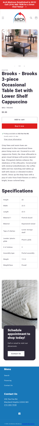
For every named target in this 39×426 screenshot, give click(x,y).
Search (6, 375)
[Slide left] (14, 66)
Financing (8, 380)
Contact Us (16, 354)
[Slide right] (24, 66)
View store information (13, 139)
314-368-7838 (10, 405)
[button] (2, 17)
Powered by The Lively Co (28, 423)
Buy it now (19, 126)
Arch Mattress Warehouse (15, 423)
